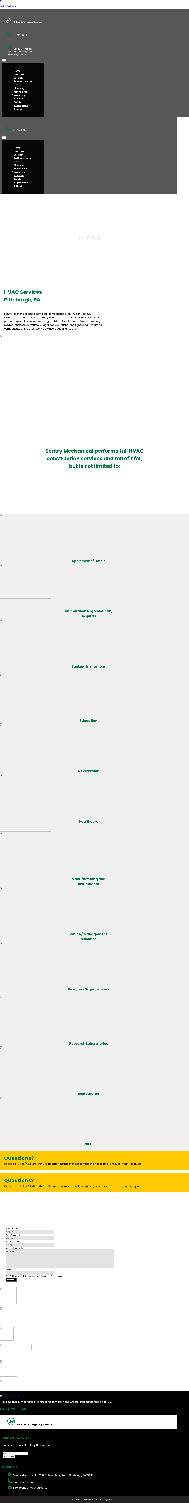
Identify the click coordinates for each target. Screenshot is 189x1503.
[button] (14, 1409)
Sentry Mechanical (8, 6)
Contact (18, 109)
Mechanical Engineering (19, 93)
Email (13, 1241)
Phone (13, 1235)
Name (13, 1228)
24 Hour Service (23, 81)
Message (14, 1248)
